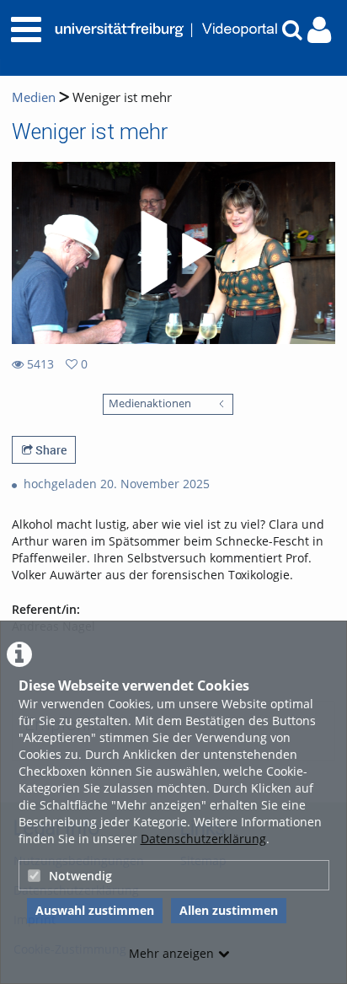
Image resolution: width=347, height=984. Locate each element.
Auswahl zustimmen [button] (94, 910)
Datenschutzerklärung (203, 839)
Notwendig (80, 876)
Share (50, 450)
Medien (34, 97)
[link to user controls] (319, 30)
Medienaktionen (150, 403)
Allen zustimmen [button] (228, 910)
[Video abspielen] (173, 253)
